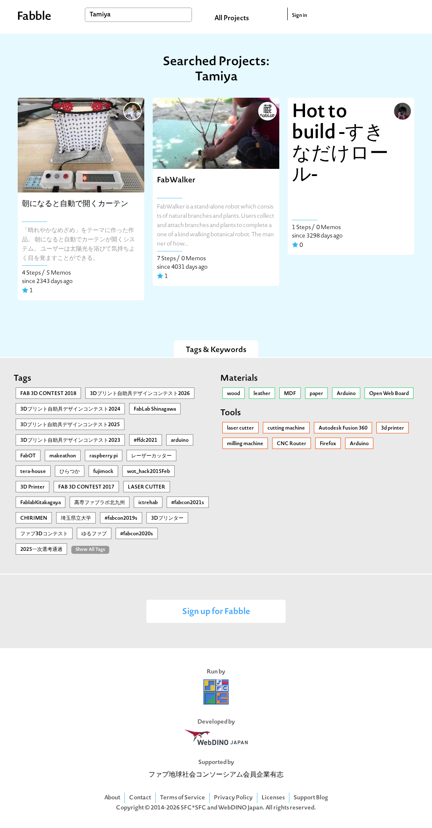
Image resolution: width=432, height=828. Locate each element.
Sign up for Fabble (216, 612)
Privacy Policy (233, 798)
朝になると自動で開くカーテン (75, 204)
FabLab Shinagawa (155, 409)
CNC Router (291, 443)
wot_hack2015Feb (148, 471)
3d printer (392, 428)
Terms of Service (182, 798)
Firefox (328, 443)
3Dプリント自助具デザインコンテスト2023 (70, 440)
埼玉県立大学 (76, 518)
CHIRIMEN (33, 518)
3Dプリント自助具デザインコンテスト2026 (140, 393)
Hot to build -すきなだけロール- (340, 144)
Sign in (299, 15)
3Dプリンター (167, 518)
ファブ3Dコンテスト (44, 534)
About (112, 798)
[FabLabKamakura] (266, 110)
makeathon (62, 456)
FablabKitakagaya (40, 502)
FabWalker (176, 180)
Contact (140, 798)
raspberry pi (103, 456)
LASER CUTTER (146, 487)
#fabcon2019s (121, 518)
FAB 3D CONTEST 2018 (48, 393)
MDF (290, 393)
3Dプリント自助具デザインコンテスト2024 (70, 409)
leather (262, 393)
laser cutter (240, 428)
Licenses (273, 798)
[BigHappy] (401, 110)
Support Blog (311, 798)
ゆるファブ (94, 534)
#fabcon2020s (136, 534)
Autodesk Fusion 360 (343, 428)
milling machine (245, 443)
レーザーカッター (151, 456)
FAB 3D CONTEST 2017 (86, 487)
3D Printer (32, 487)
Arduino (346, 393)
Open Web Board (389, 393)
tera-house (33, 471)
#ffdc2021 (145, 440)
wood (233, 393)
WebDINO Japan (240, 808)
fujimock (103, 471)
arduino (180, 440)
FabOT (28, 456)
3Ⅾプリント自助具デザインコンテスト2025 (70, 424)
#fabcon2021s (187, 502)
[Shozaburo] (131, 110)
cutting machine (286, 428)
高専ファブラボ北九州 (99, 502)
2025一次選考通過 (41, 549)
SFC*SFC (193, 808)
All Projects (231, 18)
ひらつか (69, 471)
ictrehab (148, 502)
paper (316, 393)
